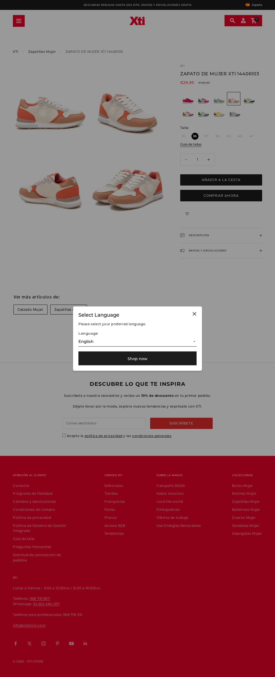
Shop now (137, 358)
